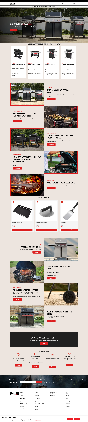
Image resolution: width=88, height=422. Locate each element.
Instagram (46, 382)
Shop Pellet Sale (51, 144)
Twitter (49, 382)
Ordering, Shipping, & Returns (39, 403)
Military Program (68, 403)
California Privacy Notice (23, 403)
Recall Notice (22, 406)
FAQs (36, 396)
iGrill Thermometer (37, 398)
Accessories (67, 395)
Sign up (39, 381)
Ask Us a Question (37, 395)
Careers (21, 396)
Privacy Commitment (23, 400)
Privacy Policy (35, 384)
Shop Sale (13, 29)
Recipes (67, 398)
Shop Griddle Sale (17, 168)
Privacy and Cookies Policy (24, 401)
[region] (44, 419)
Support (36, 393)
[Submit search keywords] (63, 3)
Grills (66, 396)
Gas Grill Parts (52, 393)
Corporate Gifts (68, 401)
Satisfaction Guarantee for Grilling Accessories (42, 411)
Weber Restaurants (23, 398)
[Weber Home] (12, 4)
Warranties (36, 406)
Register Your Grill (37, 404)
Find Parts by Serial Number (54, 396)
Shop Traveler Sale (17, 121)
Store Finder (37, 400)
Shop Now (13, 75)
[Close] (77, 6)
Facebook (44, 382)
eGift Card (67, 393)
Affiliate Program (68, 404)
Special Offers (68, 406)
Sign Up (44, 343)
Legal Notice (21, 404)
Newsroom (21, 395)
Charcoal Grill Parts (53, 395)
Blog (66, 400)
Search (65, 3)
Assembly (36, 412)
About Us (21, 393)
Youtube (51, 382)
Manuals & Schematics (38, 401)
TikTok (53, 382)
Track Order (36, 409)
